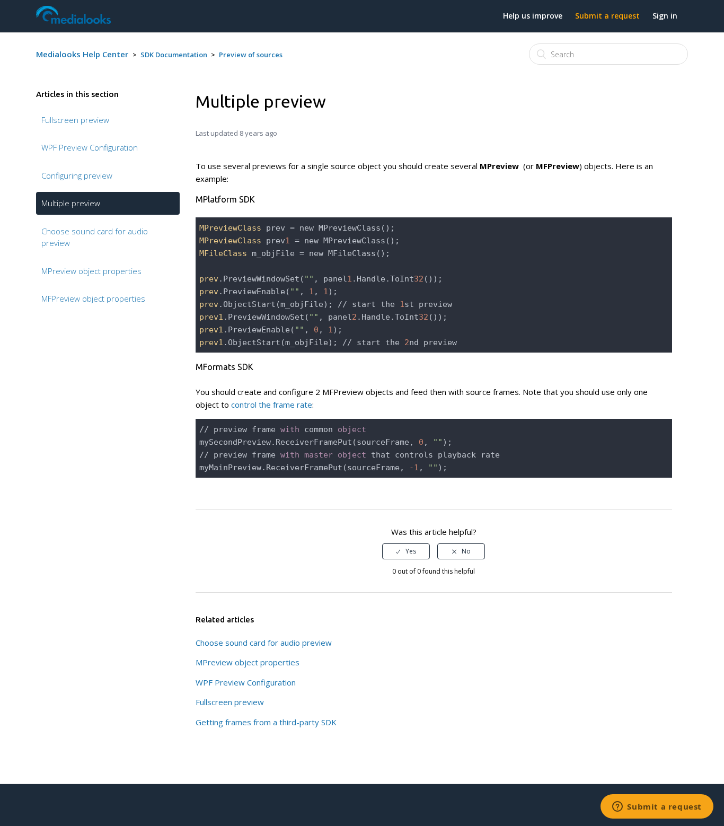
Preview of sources (250, 54)
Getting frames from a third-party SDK (266, 722)
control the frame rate (271, 404)
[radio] (406, 551)
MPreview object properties (91, 271)
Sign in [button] (664, 16)
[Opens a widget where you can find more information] (657, 807)
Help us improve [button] (532, 16)
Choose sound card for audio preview (94, 237)
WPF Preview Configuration (89, 147)
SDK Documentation (173, 54)
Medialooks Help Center (82, 54)
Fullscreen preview (75, 120)
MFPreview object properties (93, 298)
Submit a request (607, 16)
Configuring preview (76, 175)
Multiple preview (70, 203)
